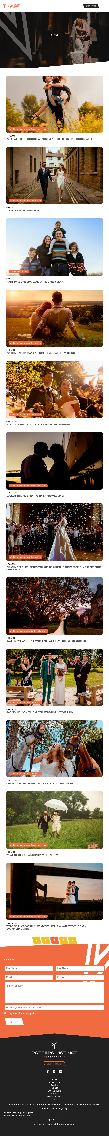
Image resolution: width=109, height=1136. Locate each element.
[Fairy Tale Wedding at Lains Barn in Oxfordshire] (54, 389)
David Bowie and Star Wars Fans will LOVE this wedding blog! (46, 641)
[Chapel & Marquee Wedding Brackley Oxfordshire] (54, 748)
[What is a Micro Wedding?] (54, 175)
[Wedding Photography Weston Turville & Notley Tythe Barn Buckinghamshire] (54, 891)
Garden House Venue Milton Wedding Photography (39, 712)
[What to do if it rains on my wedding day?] (54, 820)
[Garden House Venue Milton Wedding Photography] (54, 677)
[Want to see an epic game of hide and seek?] (54, 247)
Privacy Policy (54, 1096)
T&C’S (54, 1099)
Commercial (54, 1091)
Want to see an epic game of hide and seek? (34, 282)
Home (54, 1079)
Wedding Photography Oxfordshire (25, 200)
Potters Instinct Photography (11, 5)
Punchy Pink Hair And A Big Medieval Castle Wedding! (40, 353)
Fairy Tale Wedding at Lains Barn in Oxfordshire (38, 424)
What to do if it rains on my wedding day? (33, 855)
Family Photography (19, 272)
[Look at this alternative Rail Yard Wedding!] (54, 461)
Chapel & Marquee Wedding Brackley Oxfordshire (39, 783)
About (54, 1094)
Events (54, 1088)
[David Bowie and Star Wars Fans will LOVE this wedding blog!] (54, 606)
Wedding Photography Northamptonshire (28, 631)
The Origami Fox (71, 1104)
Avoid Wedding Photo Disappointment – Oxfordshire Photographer (50, 139)
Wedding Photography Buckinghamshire (28, 129)
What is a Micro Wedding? (22, 210)
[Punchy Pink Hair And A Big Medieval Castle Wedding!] (54, 318)
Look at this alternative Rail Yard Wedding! (35, 496)
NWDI (98, 1104)
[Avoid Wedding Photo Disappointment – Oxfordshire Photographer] (54, 104)
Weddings (54, 1082)
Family (54, 1085)
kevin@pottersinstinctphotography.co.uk (54, 1124)
